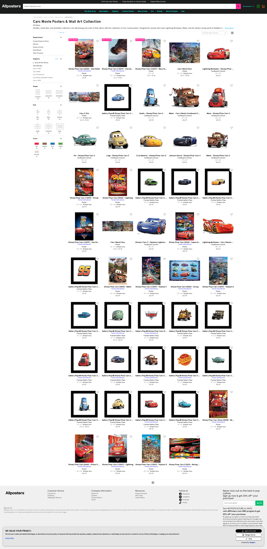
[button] (109, 1)
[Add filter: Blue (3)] (52, 143)
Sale (183, 11)
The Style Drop (90, 11)
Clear (57, 59)
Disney (51, 17)
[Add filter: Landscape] (48, 92)
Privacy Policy (9, 538)
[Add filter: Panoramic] (59, 92)
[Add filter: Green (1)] (60, 143)
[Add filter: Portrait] (38, 92)
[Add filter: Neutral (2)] (36, 151)
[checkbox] (37, 114)
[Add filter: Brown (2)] (44, 143)
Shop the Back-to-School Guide (134, 1)
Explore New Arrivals (158, 1)
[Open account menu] (253, 6)
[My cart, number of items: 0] (263, 6)
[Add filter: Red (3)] (36, 143)
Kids (46, 17)
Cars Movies (69, 17)
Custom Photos (128, 11)
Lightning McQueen (174, 28)
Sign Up (259, 503)
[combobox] (129, 6)
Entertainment (38, 17)
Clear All (61, 32)
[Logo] (11, 6)
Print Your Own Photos (109, 1)
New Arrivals (142, 11)
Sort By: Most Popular (210, 33)
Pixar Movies (59, 17)
